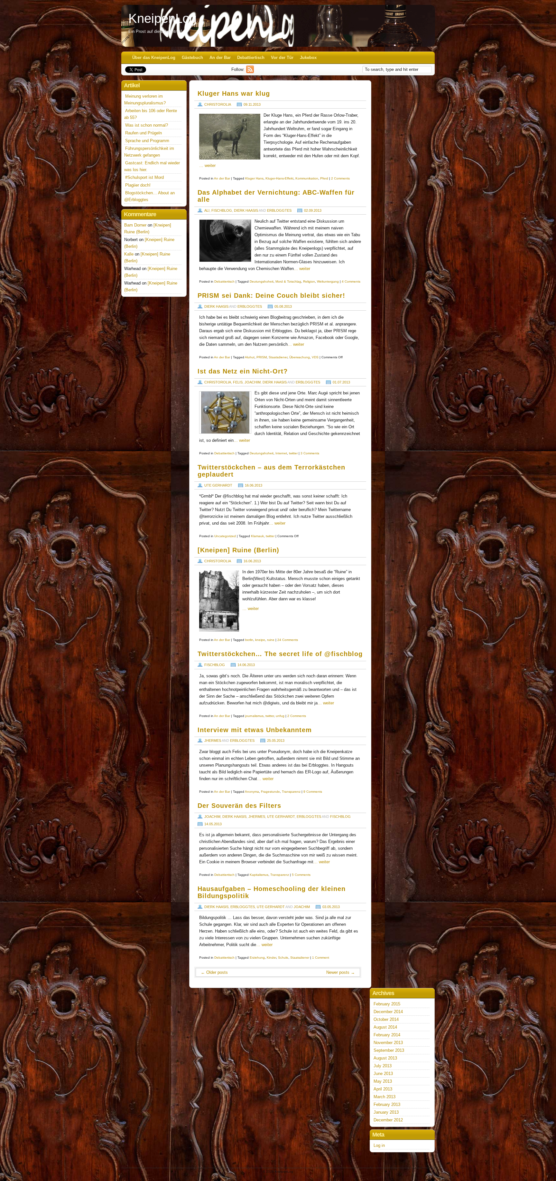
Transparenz (291, 791)
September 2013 (389, 1050)
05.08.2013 (283, 306)
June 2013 (383, 1073)
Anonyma (252, 791)
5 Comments (301, 874)
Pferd (324, 178)
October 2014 (386, 1019)
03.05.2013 (331, 907)
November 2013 (388, 1042)
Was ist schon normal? (146, 125)
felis (238, 382)
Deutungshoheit (261, 281)
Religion (309, 281)
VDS (315, 357)
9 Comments (312, 791)
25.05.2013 (275, 740)
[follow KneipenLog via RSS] (250, 71)
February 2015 (387, 1004)
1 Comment (320, 957)
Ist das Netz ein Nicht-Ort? (243, 371)
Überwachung (299, 357)
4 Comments (351, 281)
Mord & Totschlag (288, 281)
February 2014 (387, 1034)
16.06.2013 (253, 485)
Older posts (214, 972)
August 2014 (385, 1027)
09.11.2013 (252, 104)
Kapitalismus (259, 874)
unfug (280, 716)
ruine (270, 640)
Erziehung (257, 957)
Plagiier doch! (138, 185)
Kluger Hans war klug (234, 93)
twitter (293, 453)
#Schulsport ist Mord (144, 177)
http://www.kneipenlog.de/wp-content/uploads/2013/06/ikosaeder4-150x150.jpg (225, 412)
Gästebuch (192, 57)
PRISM (261, 357)
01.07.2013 (341, 382)
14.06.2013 (246, 665)
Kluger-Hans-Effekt (279, 178)
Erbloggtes (279, 210)
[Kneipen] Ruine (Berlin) (238, 550)
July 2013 (383, 1065)
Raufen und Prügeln (143, 133)
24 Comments (287, 640)
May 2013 (383, 1081)
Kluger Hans (254, 178)
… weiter (207, 165)
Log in (379, 1145)
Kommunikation (306, 178)
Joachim (253, 382)
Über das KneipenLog (153, 57)
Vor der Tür (282, 57)
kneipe (260, 640)
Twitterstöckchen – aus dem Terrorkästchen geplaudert (271, 471)
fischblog (221, 210)
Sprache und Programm (147, 140)
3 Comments (310, 453)
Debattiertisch (250, 57)
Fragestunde (270, 791)
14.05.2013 (213, 824)
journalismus (254, 716)
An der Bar (220, 57)
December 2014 (388, 1011)
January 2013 (386, 1112)
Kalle (129, 254)
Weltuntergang (328, 281)
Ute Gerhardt (218, 485)
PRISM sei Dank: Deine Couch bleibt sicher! (271, 295)
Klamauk (257, 536)
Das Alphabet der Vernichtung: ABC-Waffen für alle (276, 196)
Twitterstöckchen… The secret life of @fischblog (280, 653)
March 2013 (384, 1096)
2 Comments (340, 178)
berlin (249, 640)
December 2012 (388, 1120)
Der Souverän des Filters (239, 805)
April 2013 (383, 1089)
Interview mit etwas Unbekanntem (255, 729)
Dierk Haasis (246, 210)
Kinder (271, 957)
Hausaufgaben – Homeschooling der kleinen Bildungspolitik (272, 892)
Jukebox (308, 57)
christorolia (217, 104)
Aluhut (250, 357)
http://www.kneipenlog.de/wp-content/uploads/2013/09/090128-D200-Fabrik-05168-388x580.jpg (225, 240)
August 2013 (385, 1058)
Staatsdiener (278, 357)
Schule (283, 957)
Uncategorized (225, 536)
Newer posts (340, 972)
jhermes (212, 740)
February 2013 (387, 1104)
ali (206, 210)
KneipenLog (162, 18)
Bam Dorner (135, 225)
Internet (281, 453)
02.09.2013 (312, 210)
